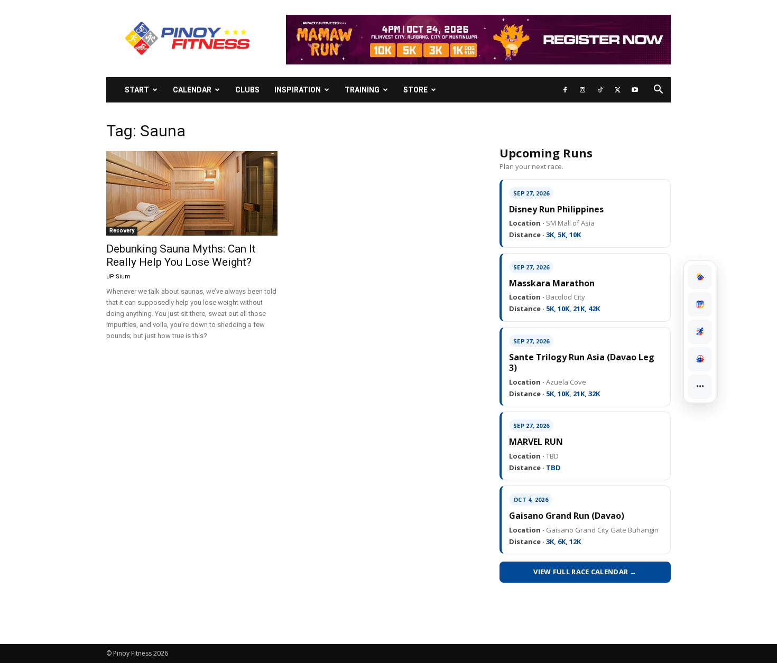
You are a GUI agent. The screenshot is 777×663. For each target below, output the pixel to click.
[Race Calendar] (700, 304)
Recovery (121, 231)
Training (362, 90)
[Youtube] (635, 89)
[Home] (700, 277)
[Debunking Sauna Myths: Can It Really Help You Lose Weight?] (192, 193)
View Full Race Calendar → (585, 571)
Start (137, 90)
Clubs (247, 90)
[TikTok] (600, 89)
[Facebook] (565, 89)
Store (415, 90)
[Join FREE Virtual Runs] (700, 332)
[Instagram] (582, 89)
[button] (658, 91)
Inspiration (297, 90)
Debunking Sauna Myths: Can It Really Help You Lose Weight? (181, 255)
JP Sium (118, 276)
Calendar (192, 90)
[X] (617, 89)
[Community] (700, 359)
